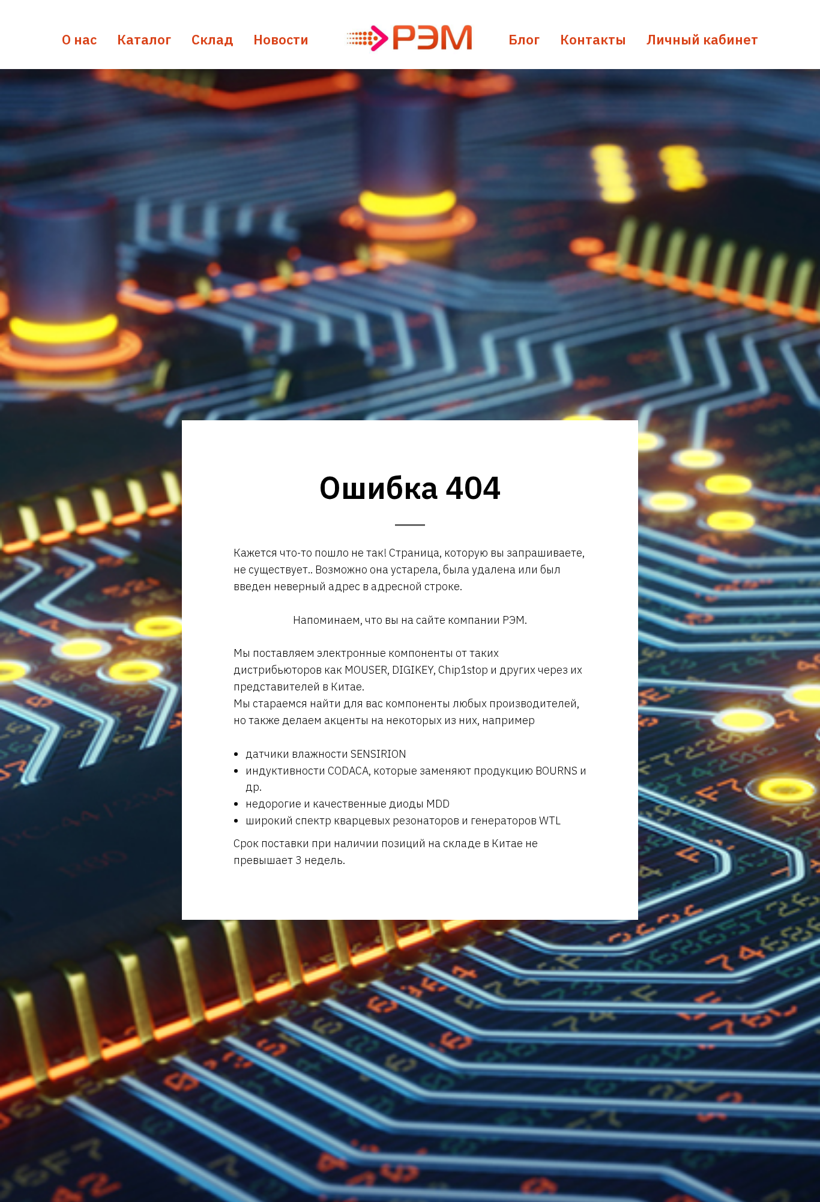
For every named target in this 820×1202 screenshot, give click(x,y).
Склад (212, 39)
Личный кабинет (702, 39)
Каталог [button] (144, 39)
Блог (524, 39)
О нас (79, 39)
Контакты (593, 39)
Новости (281, 39)
